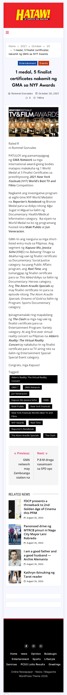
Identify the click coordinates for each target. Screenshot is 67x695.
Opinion (36, 653)
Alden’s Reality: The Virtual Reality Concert (29, 379)
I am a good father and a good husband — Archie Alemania (40, 555)
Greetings (55, 664)
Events (44, 63)
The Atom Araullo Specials (25, 435)
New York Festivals (40, 406)
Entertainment (27, 63)
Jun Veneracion (19, 393)
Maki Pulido (17, 406)
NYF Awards (17, 422)
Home (13, 653)
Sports (37, 658)
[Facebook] (26, 646)
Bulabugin (50, 653)
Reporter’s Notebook (22, 429)
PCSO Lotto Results (33, 664)
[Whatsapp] (41, 646)
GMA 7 (14, 387)
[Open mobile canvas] (7, 32)
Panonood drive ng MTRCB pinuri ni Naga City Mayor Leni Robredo (40, 532)
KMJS (46, 400)
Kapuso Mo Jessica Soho (24, 400)
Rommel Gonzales (22, 93)
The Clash (50, 435)
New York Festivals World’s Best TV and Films (32, 414)
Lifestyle (49, 658)
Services (11, 664)
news (24, 653)
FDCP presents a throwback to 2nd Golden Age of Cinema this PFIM (40, 507)
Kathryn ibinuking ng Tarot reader (39, 574)
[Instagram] (33, 646)
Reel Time (36, 422)
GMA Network (32, 387)
